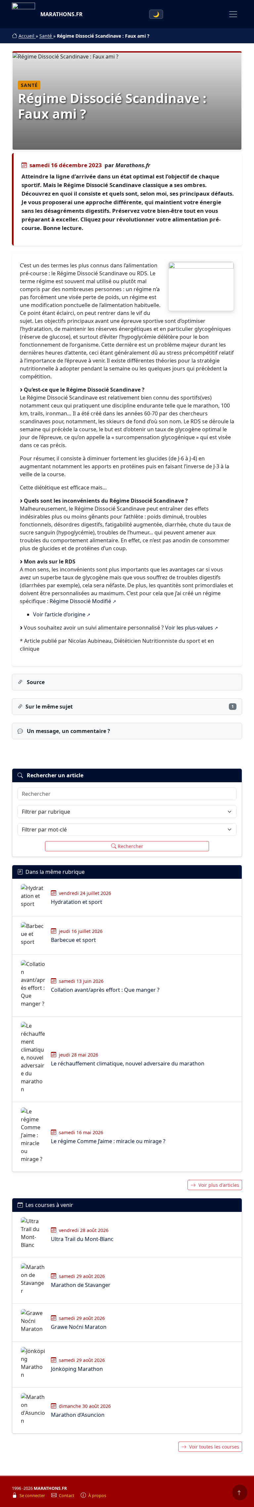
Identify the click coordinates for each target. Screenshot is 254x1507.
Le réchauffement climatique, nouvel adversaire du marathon (127, 1063)
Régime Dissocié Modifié (80, 601)
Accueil (27, 36)
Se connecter (33, 1495)
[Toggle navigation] (233, 14)
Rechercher (130, 846)
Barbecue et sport (73, 940)
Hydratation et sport (76, 902)
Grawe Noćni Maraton (78, 1327)
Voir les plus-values (189, 627)
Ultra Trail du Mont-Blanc (82, 1239)
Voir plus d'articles (218, 1185)
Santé (46, 36)
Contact (67, 1495)
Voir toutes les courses (214, 1447)
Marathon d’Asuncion (78, 1414)
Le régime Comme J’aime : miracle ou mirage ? (108, 1141)
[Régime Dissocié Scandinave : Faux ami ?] (201, 286)
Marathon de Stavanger (80, 1285)
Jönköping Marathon (77, 1368)
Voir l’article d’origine (59, 614)
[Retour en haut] (239, 1492)
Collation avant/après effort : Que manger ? (105, 989)
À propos (97, 1495)
